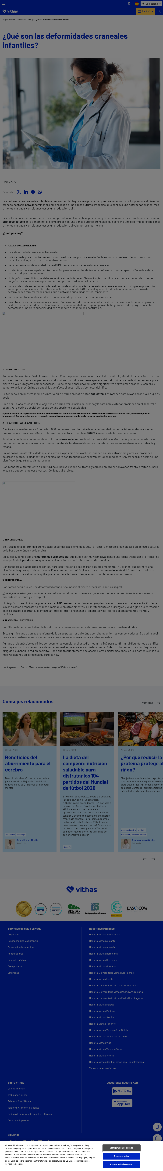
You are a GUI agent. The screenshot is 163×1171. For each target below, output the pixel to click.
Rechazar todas (121, 1156)
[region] (81, 1156)
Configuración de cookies (121, 1148)
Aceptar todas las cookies (121, 1164)
